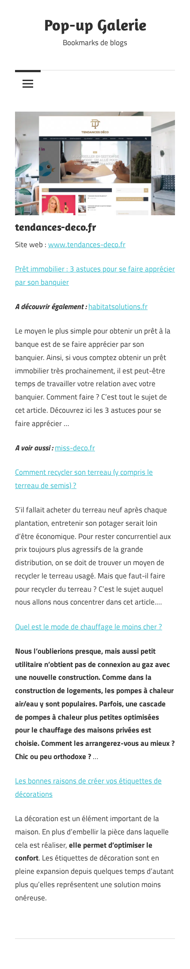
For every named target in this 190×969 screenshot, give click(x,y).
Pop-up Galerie (95, 25)
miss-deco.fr (75, 447)
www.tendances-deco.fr (86, 244)
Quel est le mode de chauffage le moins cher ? (88, 626)
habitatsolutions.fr (118, 306)
